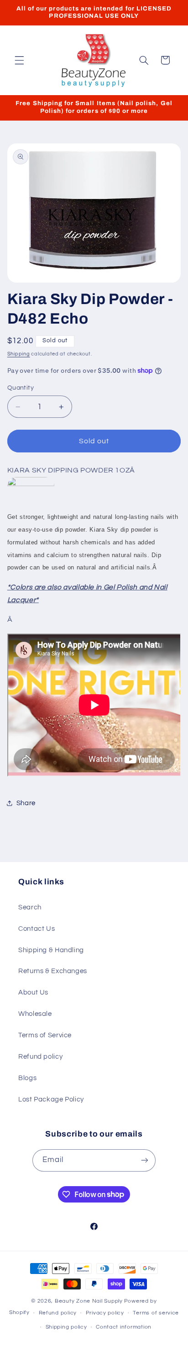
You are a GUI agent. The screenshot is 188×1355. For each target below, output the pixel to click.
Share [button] (26, 803)
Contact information (123, 1327)
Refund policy (40, 1056)
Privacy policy (105, 1312)
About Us (33, 992)
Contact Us (36, 928)
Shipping (18, 353)
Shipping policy (66, 1327)
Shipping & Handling (51, 950)
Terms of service (156, 1312)
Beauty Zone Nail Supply (89, 1301)
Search (30, 907)
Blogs (27, 1078)
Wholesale (35, 1013)
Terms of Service (45, 1035)
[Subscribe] (144, 1160)
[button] (19, 60)
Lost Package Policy (51, 1099)
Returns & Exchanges (52, 971)
